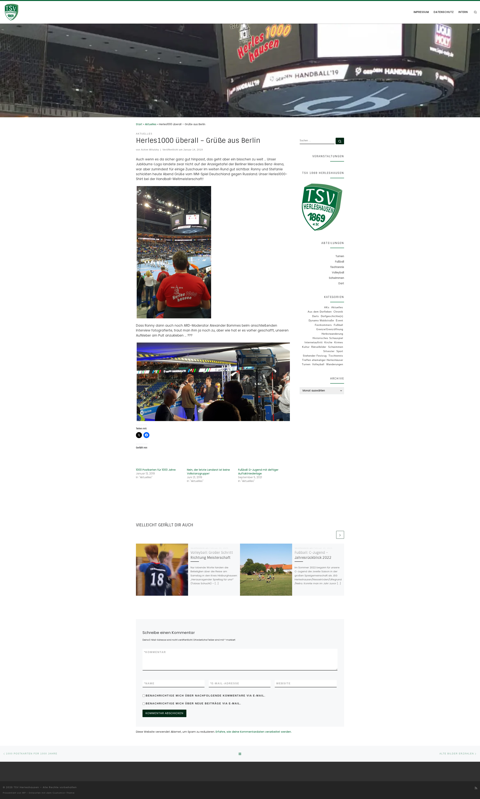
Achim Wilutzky (150, 149)
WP (24, 792)
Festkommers (323, 325)
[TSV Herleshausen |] (26, 12)
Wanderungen (334, 364)
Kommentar (155, 652)
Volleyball (318, 364)
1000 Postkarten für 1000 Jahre (156, 470)
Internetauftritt (313, 342)
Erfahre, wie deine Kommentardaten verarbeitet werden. (254, 732)
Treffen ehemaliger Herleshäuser (322, 360)
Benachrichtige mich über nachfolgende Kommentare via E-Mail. (206, 695)
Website (283, 683)
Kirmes (338, 342)
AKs (326, 307)
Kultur (306, 347)
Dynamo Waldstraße (321, 320)
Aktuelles (150, 124)
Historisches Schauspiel (328, 338)
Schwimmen (335, 347)
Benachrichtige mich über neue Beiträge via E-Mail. (193, 703)
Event (339, 320)
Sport (339, 351)
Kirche (328, 342)
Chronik (338, 311)
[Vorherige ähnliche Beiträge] (331, 535)
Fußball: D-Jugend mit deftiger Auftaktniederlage (258, 471)
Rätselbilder (318, 347)
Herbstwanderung (332, 333)
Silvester (328, 351)
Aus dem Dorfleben (320, 311)
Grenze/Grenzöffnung (329, 329)
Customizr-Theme (63, 792)
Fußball (338, 325)
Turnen (306, 364)
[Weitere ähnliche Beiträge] (340, 535)
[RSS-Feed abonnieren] (476, 788)
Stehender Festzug (315, 355)
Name (149, 683)
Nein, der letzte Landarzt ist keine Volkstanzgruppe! (208, 471)
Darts (315, 316)
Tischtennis (335, 355)
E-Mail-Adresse (224, 683)
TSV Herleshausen (26, 787)
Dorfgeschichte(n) (332, 316)
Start (139, 124)
